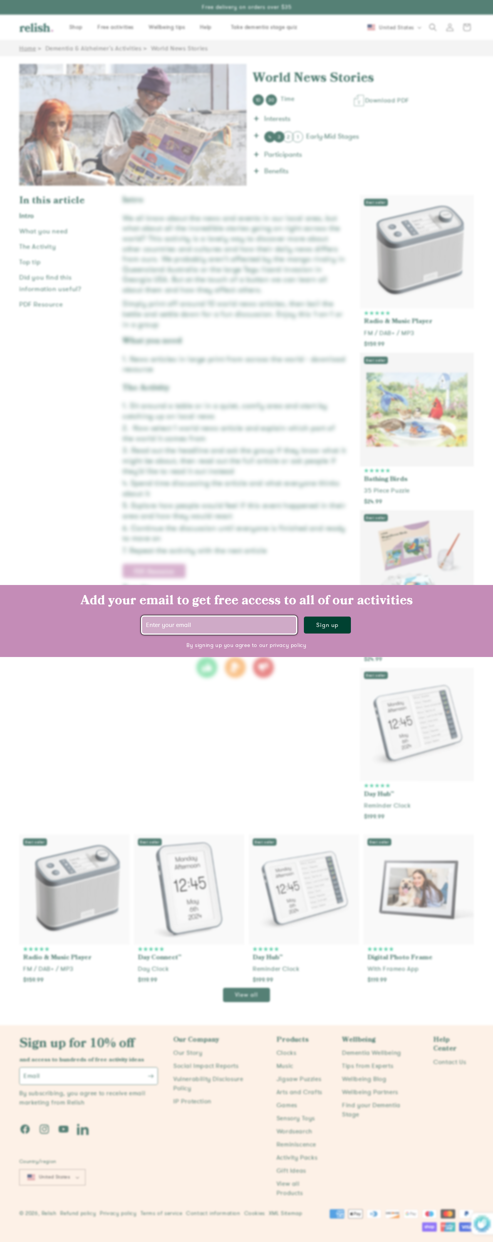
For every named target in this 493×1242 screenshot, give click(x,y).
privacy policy (288, 645)
